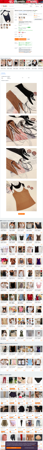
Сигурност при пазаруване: (16, 43)
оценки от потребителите (22, 11)
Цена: (15, 14)
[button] (1, 6)
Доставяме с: (16, 32)
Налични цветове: (16, 17)
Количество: (16, 36)
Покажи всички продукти (3, 344)
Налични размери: (16, 19)
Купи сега (17, 39)
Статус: (15, 25)
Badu (0, 8)
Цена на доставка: (16, 34)
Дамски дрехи (6, 8)
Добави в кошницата (22, 39)
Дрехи (3, 8)
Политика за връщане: (16, 48)
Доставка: (16, 28)
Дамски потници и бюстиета (11, 8)
